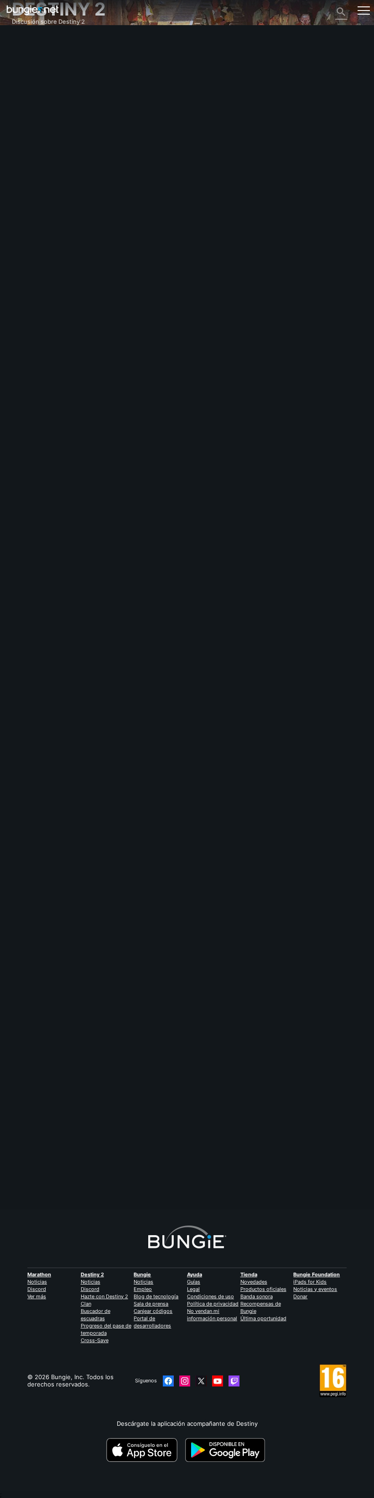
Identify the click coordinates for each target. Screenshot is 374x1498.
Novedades (253, 1282)
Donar (300, 1296)
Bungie (142, 1274)
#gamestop (26, 748)
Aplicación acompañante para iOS (64, 135)
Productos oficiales (263, 1289)
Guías (193, 1282)
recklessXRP (29, 696)
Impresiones (34, 55)
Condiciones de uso (210, 1296)
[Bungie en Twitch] (234, 1380)
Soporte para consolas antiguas (62, 165)
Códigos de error (41, 92)
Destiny (32, 10)
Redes (26, 99)
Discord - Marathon (44, 209)
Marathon (39, 1274)
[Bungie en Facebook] (168, 1380)
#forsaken (84, 748)
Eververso (31, 106)
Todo (24, 40)
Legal (193, 1289)
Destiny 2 (30, 48)
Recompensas (37, 62)
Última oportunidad (263, 1318)
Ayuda (25, 84)
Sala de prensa (151, 1304)
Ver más (36, 1296)
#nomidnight (139, 748)
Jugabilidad (33, 77)
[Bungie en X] (201, 1380)
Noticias (37, 1282)
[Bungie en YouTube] (217, 1380)
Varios (25, 194)
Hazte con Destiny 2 (104, 1296)
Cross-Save (95, 1340)
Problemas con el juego (50, 113)
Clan (86, 1304)
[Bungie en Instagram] (184, 1380)
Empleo (143, 1289)
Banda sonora (256, 1296)
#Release (110, 748)
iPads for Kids (310, 1282)
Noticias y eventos (315, 1289)
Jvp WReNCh (30, 1164)
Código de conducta (42, 218)
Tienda (248, 1274)
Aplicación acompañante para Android (70, 143)
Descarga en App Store (144, 1450)
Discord (36, 1289)
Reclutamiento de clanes (52, 179)
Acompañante (36, 172)
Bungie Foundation (316, 1274)
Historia (28, 70)
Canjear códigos (153, 1311)
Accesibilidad (35, 121)
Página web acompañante (53, 128)
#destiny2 (56, 748)
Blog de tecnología (156, 1296)
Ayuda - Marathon (42, 201)
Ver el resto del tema (42, 776)
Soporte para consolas (49, 157)
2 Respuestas (35, 1205)
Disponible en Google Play (226, 1450)
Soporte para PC (40, 150)
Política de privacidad (213, 1304)
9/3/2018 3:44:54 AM (75, 792)
